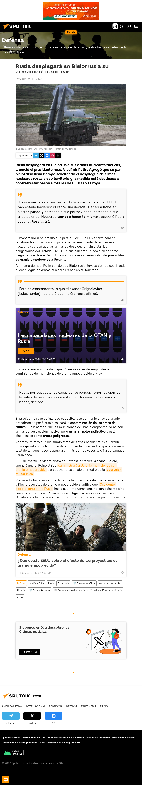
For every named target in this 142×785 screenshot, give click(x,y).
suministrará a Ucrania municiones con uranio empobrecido (66, 467)
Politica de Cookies (123, 737)
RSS (42, 742)
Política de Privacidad (98, 737)
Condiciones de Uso (33, 737)
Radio (104, 706)
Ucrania (21, 590)
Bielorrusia (63, 583)
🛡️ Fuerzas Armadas (39, 590)
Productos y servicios (59, 737)
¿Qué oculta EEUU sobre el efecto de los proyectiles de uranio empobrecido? (68, 563)
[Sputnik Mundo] (18, 29)
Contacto (78, 737)
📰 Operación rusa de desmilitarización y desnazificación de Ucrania (88, 590)
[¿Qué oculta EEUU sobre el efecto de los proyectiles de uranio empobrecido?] (71, 527)
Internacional (35, 706)
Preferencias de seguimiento (63, 742)
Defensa (23, 312)
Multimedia (88, 706)
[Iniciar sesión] (121, 26)
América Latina (12, 706)
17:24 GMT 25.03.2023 (29, 79)
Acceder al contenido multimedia (60, 148)
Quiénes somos (11, 737)
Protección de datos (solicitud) (20, 742)
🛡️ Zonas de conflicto (84, 583)
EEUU (20, 597)
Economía (55, 706)
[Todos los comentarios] (5, 779)
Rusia (51, 583)
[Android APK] (13, 753)
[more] (122, 228)
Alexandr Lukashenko (110, 583)
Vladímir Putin (37, 583)
